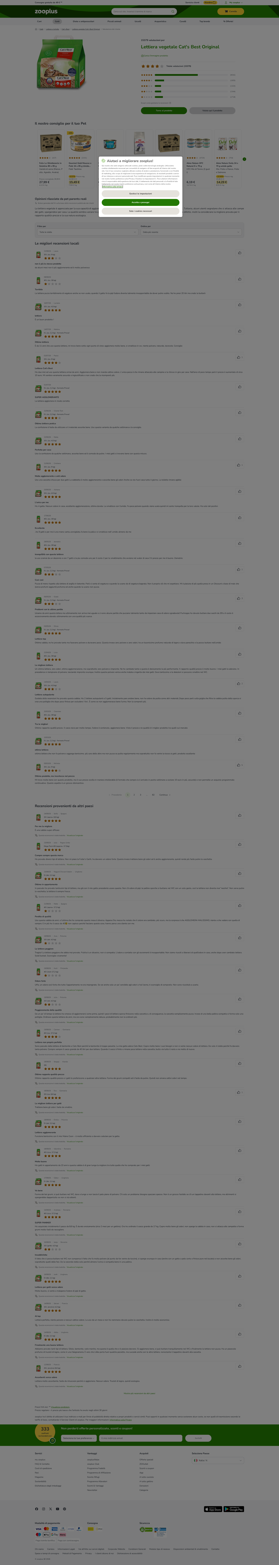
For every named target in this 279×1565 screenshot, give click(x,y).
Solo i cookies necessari (140, 211)
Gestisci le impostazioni (140, 193)
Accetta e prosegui (140, 202)
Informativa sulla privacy (112, 186)
